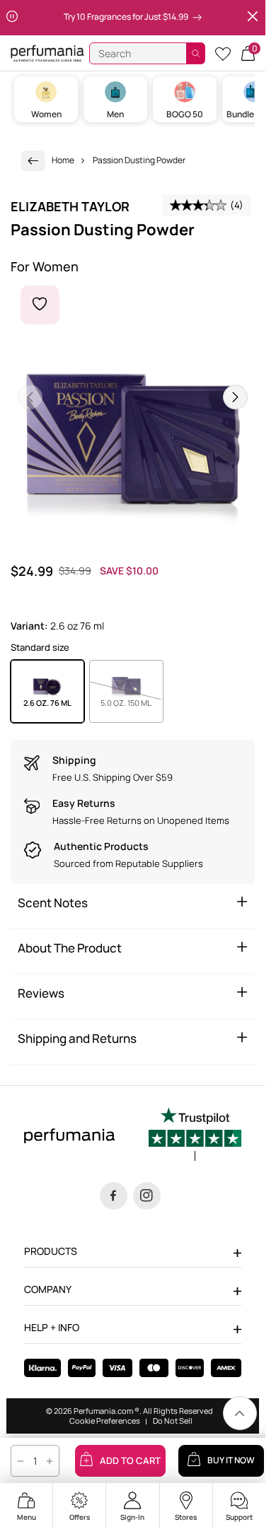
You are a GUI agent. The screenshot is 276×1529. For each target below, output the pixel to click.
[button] (248, 53)
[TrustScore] (195, 1134)
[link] (33, 160)
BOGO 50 (184, 114)
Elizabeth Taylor (70, 206)
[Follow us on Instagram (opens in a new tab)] (147, 1196)
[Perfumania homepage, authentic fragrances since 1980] (47, 53)
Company (47, 1289)
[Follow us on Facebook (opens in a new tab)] (113, 1196)
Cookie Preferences (104, 1421)
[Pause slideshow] (12, 17)
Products (50, 1251)
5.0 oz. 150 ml (131, 702)
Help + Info (51, 1327)
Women (46, 114)
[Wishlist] (223, 53)
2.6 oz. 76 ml (47, 702)
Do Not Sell (172, 1421)
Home (63, 160)
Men (115, 114)
